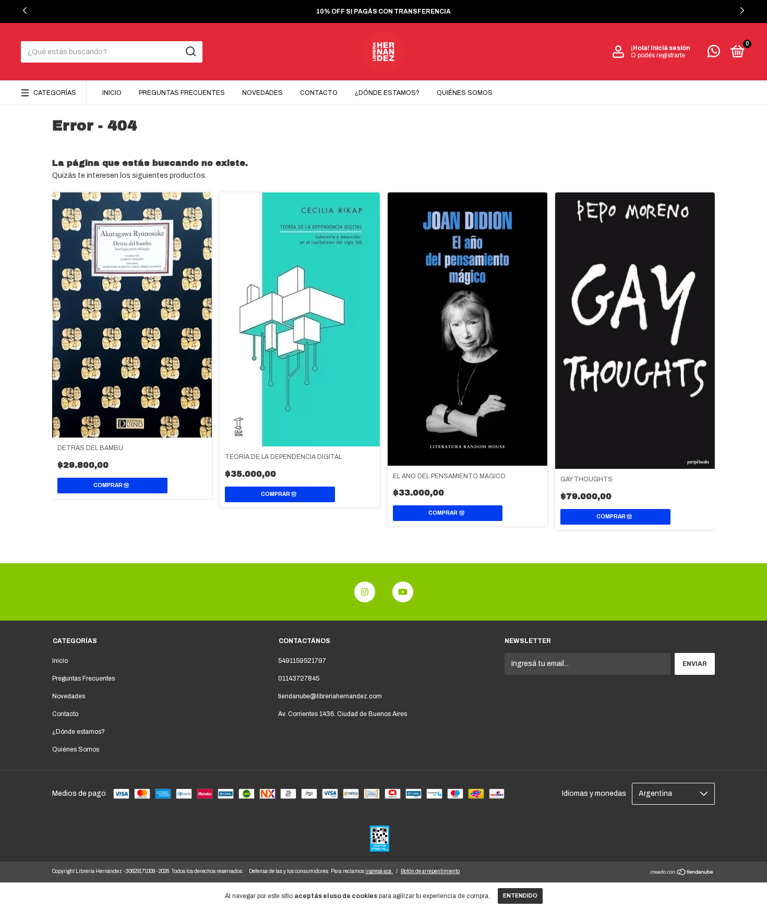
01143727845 (298, 678)
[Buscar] (190, 51)
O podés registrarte (658, 55)
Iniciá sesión (670, 48)
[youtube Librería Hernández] (402, 591)
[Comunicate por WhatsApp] (713, 54)
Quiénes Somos (465, 92)
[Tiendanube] (682, 873)
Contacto (319, 92)
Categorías (54, 92)
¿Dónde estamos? (387, 92)
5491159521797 (302, 660)
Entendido (520, 896)
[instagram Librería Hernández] (364, 591)
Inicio (112, 92)
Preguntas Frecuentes (182, 92)
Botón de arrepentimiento (430, 871)
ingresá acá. (379, 871)
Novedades (262, 92)
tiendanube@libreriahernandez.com (330, 696)
